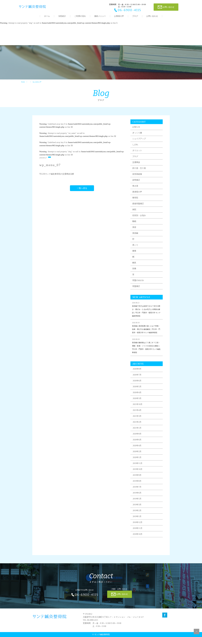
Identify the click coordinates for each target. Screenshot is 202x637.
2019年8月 (137, 481)
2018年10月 (137, 534)
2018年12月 (137, 522)
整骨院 (135, 198)
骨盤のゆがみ (138, 280)
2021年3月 (137, 416)
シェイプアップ (139, 139)
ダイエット (137, 150)
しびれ (135, 145)
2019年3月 (137, 505)
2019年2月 (137, 510)
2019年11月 (137, 463)
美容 (134, 227)
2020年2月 (137, 451)
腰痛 (134, 251)
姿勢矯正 (136, 180)
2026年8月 (137, 369)
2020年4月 (137, 446)
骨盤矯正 (136, 286)
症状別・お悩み (139, 215)
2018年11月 (137, 528)
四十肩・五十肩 (139, 168)
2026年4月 (137, 392)
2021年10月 (137, 404)
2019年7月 (137, 487)
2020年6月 (137, 440)
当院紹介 (62, 16)
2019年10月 (137, 469)
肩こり (135, 245)
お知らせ (136, 127)
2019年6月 (137, 493)
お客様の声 (119, 16)
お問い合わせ (152, 16)
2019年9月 (137, 475)
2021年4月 (137, 410)
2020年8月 (137, 434)
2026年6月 (137, 381)
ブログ (135, 16)
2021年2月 (137, 422)
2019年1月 (137, 516)
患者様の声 (137, 192)
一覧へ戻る (82, 188)
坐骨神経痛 (137, 174)
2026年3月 (137, 398)
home (23, 82)
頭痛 (134, 269)
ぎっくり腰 (137, 133)
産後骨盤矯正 (138, 204)
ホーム (47, 16)
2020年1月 (137, 457)
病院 (134, 209)
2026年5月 (137, 387)
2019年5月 (137, 499)
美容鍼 (135, 233)
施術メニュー (100, 16)
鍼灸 (134, 263)
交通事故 (136, 162)
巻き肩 (135, 186)
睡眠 (134, 221)
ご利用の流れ (80, 16)
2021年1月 (137, 428)
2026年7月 (137, 375)
